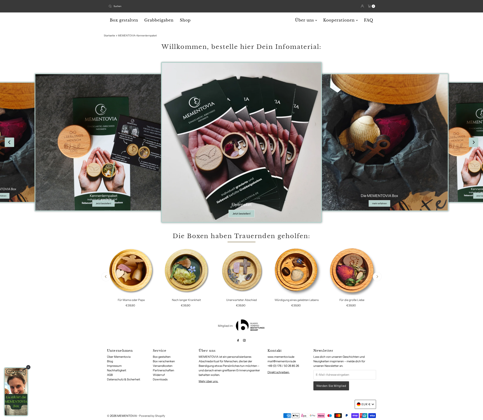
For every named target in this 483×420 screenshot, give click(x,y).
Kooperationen (339, 20)
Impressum (114, 366)
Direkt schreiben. (279, 372)
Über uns (305, 20)
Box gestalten (124, 20)
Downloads (160, 379)
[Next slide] (473, 142)
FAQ (368, 20)
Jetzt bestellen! (103, 203)
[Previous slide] (9, 142)
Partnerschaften (163, 370)
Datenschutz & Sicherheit (123, 379)
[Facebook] (238, 340)
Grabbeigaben (159, 20)
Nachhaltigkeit (116, 370)
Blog (110, 361)
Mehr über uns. (208, 381)
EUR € (366, 404)
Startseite (109, 35)
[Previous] (106, 276)
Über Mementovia (119, 356)
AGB (110, 375)
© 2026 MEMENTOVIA (122, 416)
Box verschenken (164, 361)
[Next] (377, 276)
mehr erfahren (379, 203)
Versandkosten (162, 366)
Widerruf (159, 375)
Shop (185, 20)
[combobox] (173, 6)
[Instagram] (244, 340)
